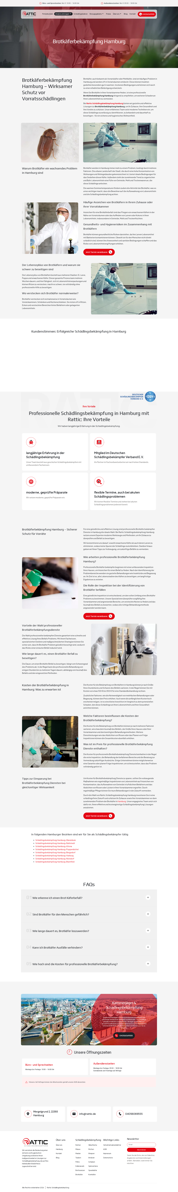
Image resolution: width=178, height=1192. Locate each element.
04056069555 (134, 1113)
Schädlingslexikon (81, 14)
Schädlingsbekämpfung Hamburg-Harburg (54, 855)
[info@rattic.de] (74, 1114)
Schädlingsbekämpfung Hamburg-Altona (53, 846)
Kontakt (133, 14)
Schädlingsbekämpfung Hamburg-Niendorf (54, 858)
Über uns (116, 14)
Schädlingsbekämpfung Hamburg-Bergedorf (55, 852)
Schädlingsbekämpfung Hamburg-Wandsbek (55, 840)
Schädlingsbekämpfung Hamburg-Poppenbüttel (57, 849)
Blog (126, 14)
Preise (108, 14)
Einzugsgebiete (96, 14)
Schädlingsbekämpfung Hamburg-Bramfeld (54, 861)
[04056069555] (120, 1114)
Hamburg (122, 801)
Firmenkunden (47, 14)
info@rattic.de (87, 1113)
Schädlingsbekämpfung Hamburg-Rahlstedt (55, 843)
